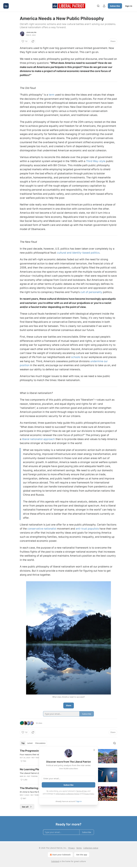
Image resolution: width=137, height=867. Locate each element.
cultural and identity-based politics (78, 252)
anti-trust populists (87, 528)
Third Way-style (95, 161)
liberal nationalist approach (38, 439)
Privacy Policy (88, 793)
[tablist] (33, 743)
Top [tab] (22, 743)
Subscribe (115, 6)
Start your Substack (61, 854)
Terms (79, 848)
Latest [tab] (30, 743)
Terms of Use (81, 791)
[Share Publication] (104, 6)
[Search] (98, 6)
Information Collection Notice (67, 793)
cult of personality (91, 292)
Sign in (128, 6)
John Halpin (31, 32)
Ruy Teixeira (37, 758)
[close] (94, 750)
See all (25, 806)
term (51, 94)
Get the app (81, 854)
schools (75, 357)
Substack (55, 861)
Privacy (71, 848)
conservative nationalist (41, 528)
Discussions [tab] (40, 743)
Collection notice (90, 848)
